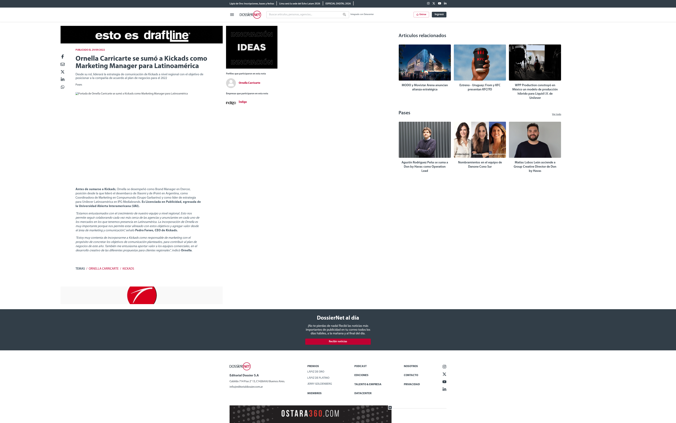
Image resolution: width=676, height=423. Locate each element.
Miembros (314, 393)
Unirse (422, 14)
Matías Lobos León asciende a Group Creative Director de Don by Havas (535, 167)
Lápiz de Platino (318, 378)
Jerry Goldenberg (319, 384)
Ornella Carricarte (104, 269)
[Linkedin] (445, 3)
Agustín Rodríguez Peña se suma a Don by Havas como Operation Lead (425, 167)
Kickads (128, 269)
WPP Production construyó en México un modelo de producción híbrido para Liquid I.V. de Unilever (535, 92)
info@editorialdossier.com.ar (246, 387)
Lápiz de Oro (315, 371)
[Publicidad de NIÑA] (142, 303)
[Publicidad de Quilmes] (142, 42)
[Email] (63, 64)
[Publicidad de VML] (251, 67)
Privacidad (412, 384)
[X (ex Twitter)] (433, 3)
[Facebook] (428, 3)
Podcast (360, 366)
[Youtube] (439, 3)
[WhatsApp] (63, 87)
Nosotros (411, 366)
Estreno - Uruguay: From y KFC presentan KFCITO (479, 87)
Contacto (411, 375)
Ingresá (439, 14)
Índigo (243, 102)
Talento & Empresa (367, 384)
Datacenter (362, 393)
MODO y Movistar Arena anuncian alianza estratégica (425, 87)
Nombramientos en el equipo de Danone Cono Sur (480, 164)
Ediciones (361, 375)
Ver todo (556, 114)
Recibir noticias (338, 341)
